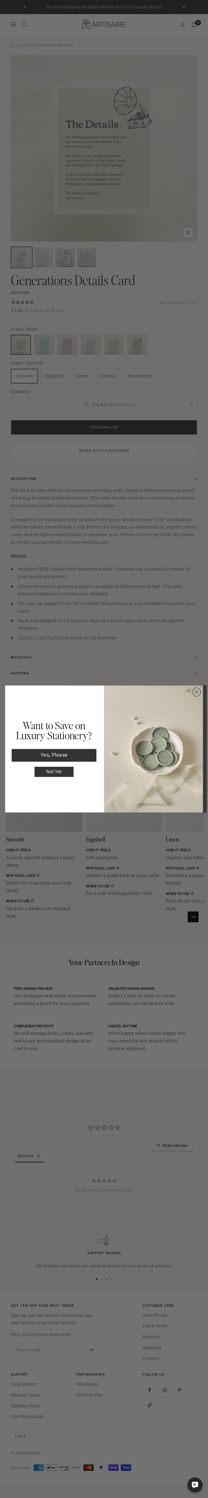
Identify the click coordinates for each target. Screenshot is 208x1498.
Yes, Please (54, 755)
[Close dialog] (196, 691)
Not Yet (54, 772)
